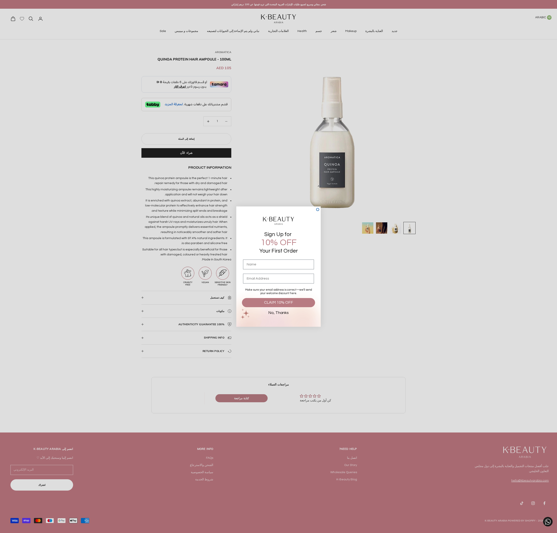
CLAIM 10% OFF (278, 302)
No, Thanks (278, 313)
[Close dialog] (317, 209)
